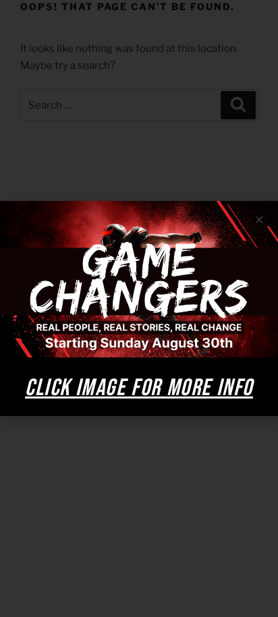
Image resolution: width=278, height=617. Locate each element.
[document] (139, 308)
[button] (259, 219)
